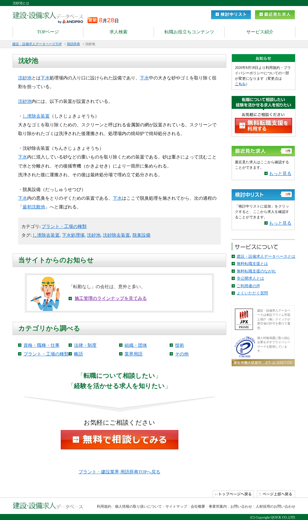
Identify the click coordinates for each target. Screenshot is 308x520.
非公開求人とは (250, 278)
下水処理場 (73, 235)
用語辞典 (73, 44)
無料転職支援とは (252, 263)
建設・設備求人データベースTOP (37, 44)
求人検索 (118, 31)
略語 (78, 354)
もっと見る (280, 173)
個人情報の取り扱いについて (138, 506)
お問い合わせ (241, 506)
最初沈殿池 (34, 207)
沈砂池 (25, 77)
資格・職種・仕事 (41, 345)
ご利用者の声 (248, 286)
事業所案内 (218, 506)
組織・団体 (136, 345)
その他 (182, 354)
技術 (179, 345)
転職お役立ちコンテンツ (189, 31)
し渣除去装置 (36, 116)
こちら (240, 84)
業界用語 (134, 354)
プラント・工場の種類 (64, 226)
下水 (45, 77)
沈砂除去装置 (116, 235)
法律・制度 (85, 345)
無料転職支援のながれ (256, 271)
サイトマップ (176, 506)
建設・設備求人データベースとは (266, 256)
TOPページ (48, 31)
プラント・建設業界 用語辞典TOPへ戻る (119, 471)
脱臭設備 (141, 235)
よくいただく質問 (252, 293)
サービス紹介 (259, 31)
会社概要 (198, 506)
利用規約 (104, 506)
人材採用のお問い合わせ (275, 506)
